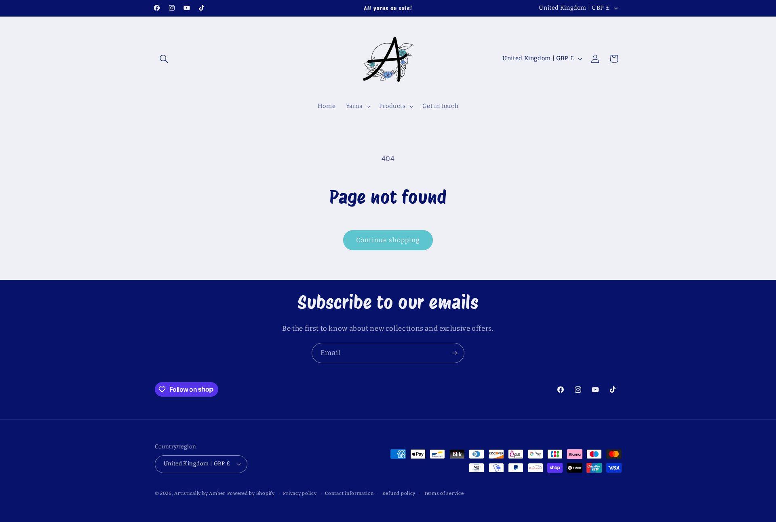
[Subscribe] (454, 353)
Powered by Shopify (251, 493)
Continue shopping (388, 240)
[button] (164, 58)
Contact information (349, 493)
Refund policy (399, 493)
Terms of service (444, 493)
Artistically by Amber (199, 493)
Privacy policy (299, 493)
